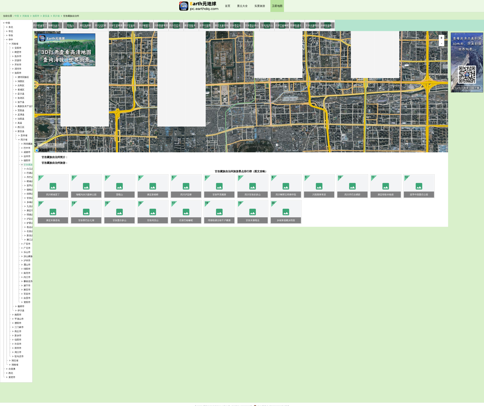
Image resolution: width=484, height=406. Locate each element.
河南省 (25, 16)
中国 (16, 16)
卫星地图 (277, 5)
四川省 (56, 16)
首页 (227, 5)
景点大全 (242, 5)
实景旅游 (259, 5)
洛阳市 (36, 16)
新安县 (46, 16)
